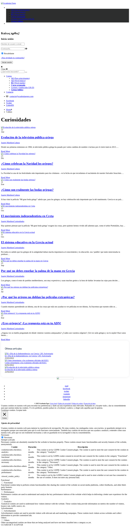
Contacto (9, 23)
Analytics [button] (5, 499)
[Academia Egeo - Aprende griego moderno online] (8, 3)
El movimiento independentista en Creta (27, 216)
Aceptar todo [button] (21, 410)
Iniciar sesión (6, 28)
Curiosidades (19, 221)
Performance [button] (6, 489)
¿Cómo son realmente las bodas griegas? (27, 189)
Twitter (9, 103)
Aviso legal (53, 403)
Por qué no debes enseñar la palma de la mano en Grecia (38, 270)
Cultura (17, 143)
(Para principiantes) (20, 10)
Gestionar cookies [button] (8, 410)
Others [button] (3, 518)
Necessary (8, 437)
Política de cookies (77, 403)
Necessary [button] (5, 435)
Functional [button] (5, 480)
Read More (5, 151)
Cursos (9, 7)
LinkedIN (10, 105)
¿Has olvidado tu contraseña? (13, 58)
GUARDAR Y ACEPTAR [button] (12, 525)
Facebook (10, 101)
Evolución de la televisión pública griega (27, 137)
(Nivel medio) (18, 14)
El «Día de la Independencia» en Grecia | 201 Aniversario (28, 356)
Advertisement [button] (7, 508)
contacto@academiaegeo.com (21, 96)
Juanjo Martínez (7, 143)
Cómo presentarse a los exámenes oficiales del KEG (26, 363)
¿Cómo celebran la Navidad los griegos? (27, 163)
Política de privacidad (64, 403)
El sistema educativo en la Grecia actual (27, 242)
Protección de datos (90, 403)
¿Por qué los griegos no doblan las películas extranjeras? (38, 297)
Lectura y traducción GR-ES (22, 19)
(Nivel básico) (18, 12)
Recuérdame (9, 53)
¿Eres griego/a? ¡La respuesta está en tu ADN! (31, 323)
